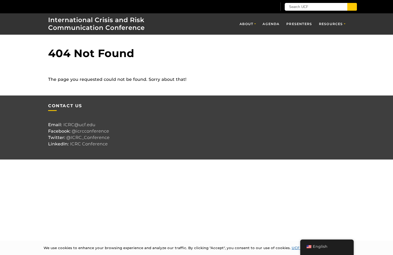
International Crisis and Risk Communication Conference (96, 23)
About (246, 24)
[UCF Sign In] (260, 6)
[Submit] (352, 7)
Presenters (299, 24)
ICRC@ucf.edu (79, 124)
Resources (331, 24)
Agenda (271, 24)
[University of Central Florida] (79, 6)
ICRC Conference (89, 143)
